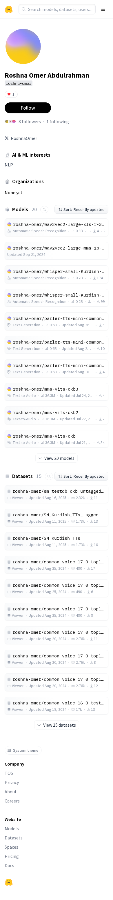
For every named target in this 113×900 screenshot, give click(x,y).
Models (12, 828)
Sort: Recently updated (84, 209)
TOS (9, 773)
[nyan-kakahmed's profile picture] (10, 121)
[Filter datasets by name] (49, 476)
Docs (9, 865)
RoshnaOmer (24, 138)
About (11, 791)
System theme (26, 750)
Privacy (12, 782)
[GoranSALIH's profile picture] (7, 121)
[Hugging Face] (9, 882)
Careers (12, 801)
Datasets (14, 838)
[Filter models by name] (44, 209)
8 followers (30, 121)
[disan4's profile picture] (14, 121)
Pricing (12, 856)
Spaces (11, 847)
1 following (57, 121)
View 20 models (59, 458)
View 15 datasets (59, 725)
